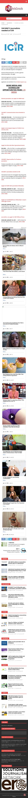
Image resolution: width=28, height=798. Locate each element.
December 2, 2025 (12, 633)
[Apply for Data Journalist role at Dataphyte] (4, 643)
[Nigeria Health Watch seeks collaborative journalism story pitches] (4, 685)
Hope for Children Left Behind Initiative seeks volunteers (16, 623)
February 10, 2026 (12, 625)
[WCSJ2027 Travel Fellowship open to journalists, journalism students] (4, 589)
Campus (5, 693)
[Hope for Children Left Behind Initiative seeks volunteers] (4, 624)
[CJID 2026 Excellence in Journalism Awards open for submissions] (4, 563)
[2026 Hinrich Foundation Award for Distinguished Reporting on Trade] (4, 571)
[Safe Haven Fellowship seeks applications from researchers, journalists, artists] (4, 596)
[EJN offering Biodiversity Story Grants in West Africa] (4, 670)
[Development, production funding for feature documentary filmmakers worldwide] (4, 677)
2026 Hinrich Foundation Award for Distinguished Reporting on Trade (17, 570)
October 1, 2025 (12, 700)
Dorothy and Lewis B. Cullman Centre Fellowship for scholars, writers (16, 604)
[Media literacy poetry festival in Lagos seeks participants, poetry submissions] (4, 631)
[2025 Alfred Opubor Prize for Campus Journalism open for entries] (4, 697)
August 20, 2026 (12, 564)
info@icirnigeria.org (21, 82)
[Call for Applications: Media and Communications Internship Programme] (4, 658)
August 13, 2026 (12, 572)
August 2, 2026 (12, 579)
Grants (5, 665)
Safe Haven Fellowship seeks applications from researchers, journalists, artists (16, 596)
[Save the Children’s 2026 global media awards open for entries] (4, 578)
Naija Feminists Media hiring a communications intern (16, 649)
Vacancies (5, 638)
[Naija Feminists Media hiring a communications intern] (4, 650)
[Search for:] (14, 18)
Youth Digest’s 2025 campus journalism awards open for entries (17, 705)
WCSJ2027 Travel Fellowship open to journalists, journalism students (17, 588)
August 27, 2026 (12, 590)
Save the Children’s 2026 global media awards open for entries (16, 577)
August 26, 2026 (12, 598)
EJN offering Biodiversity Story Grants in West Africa (16, 668)
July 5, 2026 (11, 688)
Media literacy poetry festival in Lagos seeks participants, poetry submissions (16, 631)
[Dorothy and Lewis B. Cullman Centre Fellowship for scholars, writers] (4, 604)
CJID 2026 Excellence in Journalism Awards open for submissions (17, 562)
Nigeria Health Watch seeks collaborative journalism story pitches (16, 685)
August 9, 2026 (12, 651)
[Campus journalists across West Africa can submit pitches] (4, 713)
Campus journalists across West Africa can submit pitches (16, 712)
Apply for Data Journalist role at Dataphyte (16, 642)
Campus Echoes (8, 737)
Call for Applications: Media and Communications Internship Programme (16, 657)
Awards (5, 558)
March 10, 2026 (12, 618)
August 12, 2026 (12, 607)
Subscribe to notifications (6, 725)
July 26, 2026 (11, 660)
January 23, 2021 (6, 34)
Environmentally (9, 750)
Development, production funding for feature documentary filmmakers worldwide (17, 677)
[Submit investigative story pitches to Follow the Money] (4, 616)
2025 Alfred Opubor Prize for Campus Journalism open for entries (15, 697)
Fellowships (6, 584)
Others (5, 612)
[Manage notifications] (24, 795)
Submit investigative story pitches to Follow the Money (17, 615)
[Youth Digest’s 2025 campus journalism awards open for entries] (4, 706)
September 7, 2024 (12, 714)
